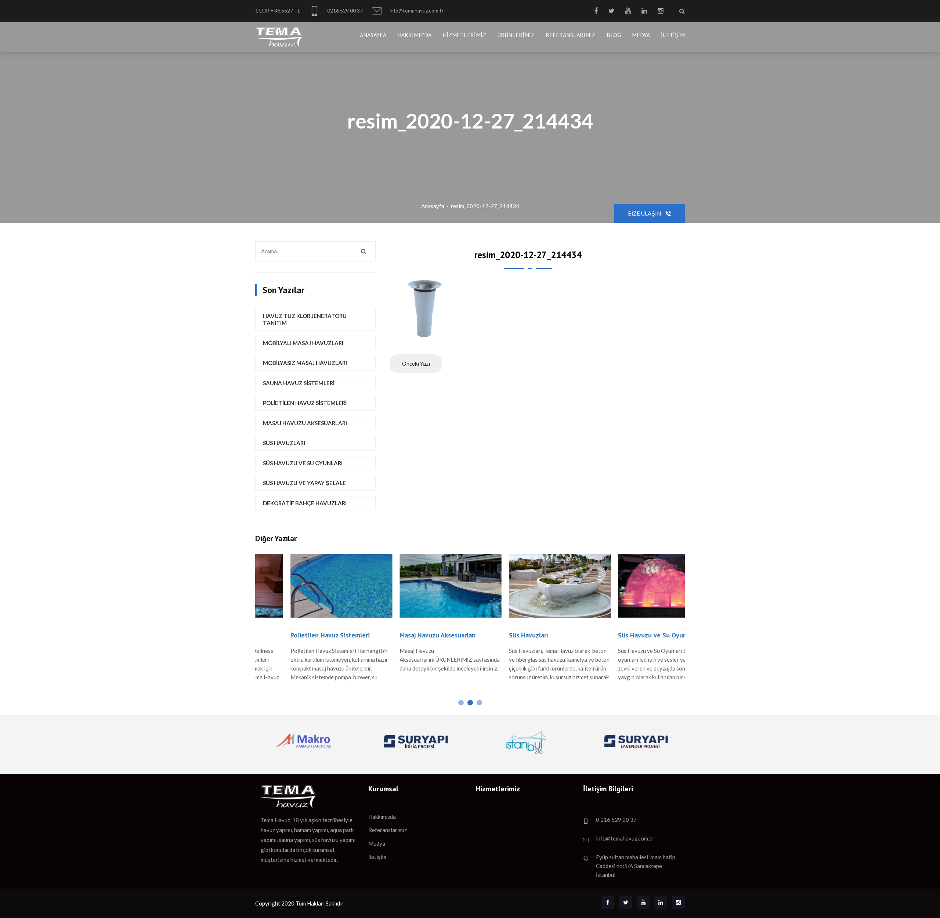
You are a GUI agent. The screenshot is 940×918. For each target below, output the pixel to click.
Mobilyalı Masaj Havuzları (303, 343)
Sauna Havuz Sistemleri (299, 383)
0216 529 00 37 (344, 10)
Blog (614, 35)
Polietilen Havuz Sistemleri (305, 403)
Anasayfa (373, 35)
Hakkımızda (414, 35)
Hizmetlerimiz (464, 35)
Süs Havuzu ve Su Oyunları (303, 463)
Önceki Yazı (416, 363)
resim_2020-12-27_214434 (485, 206)
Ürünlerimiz (516, 35)
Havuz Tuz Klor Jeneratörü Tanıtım (305, 319)
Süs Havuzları (284, 443)
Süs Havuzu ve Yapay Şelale (304, 483)
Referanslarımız (571, 35)
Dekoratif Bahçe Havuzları (305, 503)
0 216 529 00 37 (616, 819)
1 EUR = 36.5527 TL (277, 10)
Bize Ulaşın (645, 213)
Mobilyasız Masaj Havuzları (305, 362)
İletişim (673, 35)
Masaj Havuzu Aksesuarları (305, 423)
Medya (641, 35)
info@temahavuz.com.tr (416, 10)
